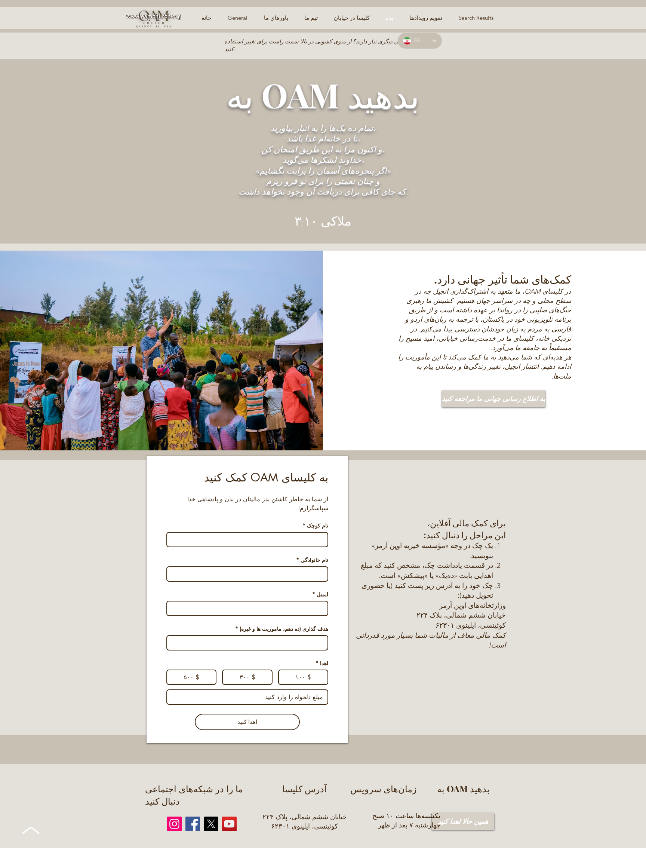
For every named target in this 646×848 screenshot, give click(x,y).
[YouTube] (229, 824)
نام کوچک (315, 525)
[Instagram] (174, 824)
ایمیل (320, 594)
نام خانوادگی (312, 559)
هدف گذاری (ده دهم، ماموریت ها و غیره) (281, 628)
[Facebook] (192, 824)
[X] (211, 824)
